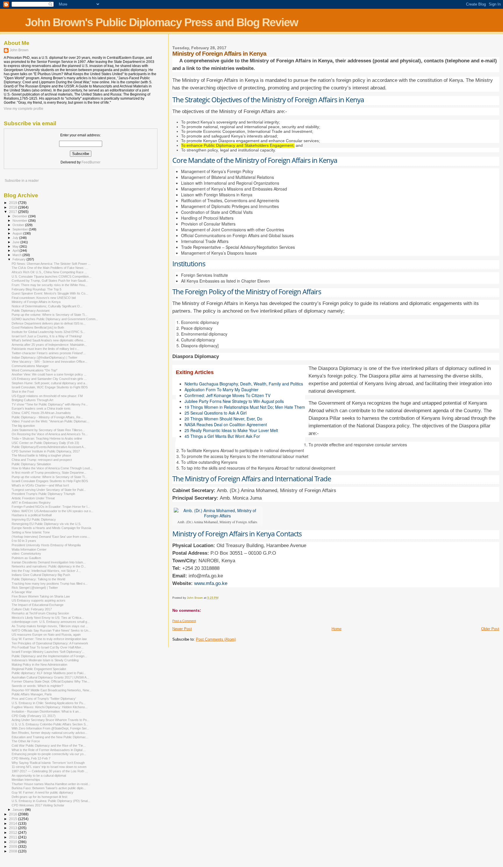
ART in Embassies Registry (31, 502)
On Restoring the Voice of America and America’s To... (50, 434)
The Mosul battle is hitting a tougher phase (41, 455)
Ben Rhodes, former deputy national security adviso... (49, 732)
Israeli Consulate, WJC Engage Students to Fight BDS (50, 387)
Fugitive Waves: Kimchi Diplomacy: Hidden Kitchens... (50, 707)
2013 (13, 828)
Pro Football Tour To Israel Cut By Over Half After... (48, 647)
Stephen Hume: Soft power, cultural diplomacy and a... (50, 383)
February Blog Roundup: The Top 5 (36, 289)
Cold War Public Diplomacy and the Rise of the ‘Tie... (49, 745)
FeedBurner (91, 162)
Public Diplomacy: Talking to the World (38, 579)
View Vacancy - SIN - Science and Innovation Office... (49, 361)
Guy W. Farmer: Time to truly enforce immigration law (49, 639)
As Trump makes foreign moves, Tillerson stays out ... (50, 626)
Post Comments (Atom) (216, 639)
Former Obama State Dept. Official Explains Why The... (51, 681)
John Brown (19, 50)
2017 (13, 212)
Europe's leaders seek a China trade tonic (41, 408)
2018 (13, 207)
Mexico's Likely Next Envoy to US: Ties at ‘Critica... (48, 617)
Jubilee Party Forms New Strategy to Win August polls (234, 401)
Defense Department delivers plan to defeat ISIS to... (49, 323)
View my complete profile (23, 109)
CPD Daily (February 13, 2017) (34, 716)
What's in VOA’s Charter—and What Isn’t (40, 485)
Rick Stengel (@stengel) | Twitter (35, 587)
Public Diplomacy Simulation (31, 464)
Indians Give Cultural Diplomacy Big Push (41, 575)
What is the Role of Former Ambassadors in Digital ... (49, 750)
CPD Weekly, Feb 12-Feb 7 (31, 758)
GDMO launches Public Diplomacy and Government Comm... (55, 319)
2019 (13, 203)
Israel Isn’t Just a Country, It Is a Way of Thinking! (47, 336)
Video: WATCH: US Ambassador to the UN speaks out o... (52, 511)
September (21, 229)
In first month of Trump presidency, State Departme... (49, 472)
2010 (13, 842)
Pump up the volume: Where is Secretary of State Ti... (49, 314)
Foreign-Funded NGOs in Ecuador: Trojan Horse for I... (51, 506)
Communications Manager (30, 366)
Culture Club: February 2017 (32, 609)
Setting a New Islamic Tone (31, 532)
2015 (13, 819)
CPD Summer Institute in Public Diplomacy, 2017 (46, 451)
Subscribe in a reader (22, 181)
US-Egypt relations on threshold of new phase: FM (47, 396)
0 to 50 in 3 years (24, 540)
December (20, 216)
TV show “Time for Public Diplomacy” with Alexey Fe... (50, 404)
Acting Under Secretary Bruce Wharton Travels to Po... (50, 720)
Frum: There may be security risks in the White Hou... (49, 285)
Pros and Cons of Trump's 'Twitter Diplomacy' (44, 698)
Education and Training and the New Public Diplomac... (50, 737)
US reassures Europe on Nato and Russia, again (46, 634)
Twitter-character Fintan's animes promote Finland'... (49, 353)
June (16, 242)
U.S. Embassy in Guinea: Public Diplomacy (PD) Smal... (51, 801)
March (17, 255)
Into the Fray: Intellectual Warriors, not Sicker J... (46, 570)
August (18, 233)
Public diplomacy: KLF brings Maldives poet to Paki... (49, 673)
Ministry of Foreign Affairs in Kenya (36, 302)
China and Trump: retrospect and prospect (42, 459)
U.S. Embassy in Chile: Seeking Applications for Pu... (49, 703)
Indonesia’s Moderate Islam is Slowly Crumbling (45, 660)
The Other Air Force (26, 741)
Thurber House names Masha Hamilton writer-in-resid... (51, 784)
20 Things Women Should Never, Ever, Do (223, 419)
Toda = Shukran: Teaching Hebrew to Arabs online (47, 438)
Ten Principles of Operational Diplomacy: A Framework (50, 643)
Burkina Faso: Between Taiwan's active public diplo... (49, 788)
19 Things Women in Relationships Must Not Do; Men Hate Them (245, 407)
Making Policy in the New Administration (39, 664)
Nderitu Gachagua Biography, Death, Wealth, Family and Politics (244, 384)
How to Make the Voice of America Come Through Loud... (52, 468)
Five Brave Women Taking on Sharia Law (41, 596)
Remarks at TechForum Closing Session (40, 613)
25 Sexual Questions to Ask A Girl (216, 413)
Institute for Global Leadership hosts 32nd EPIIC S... (48, 332)
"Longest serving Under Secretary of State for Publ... (49, 489)
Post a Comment (184, 621)
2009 (13, 846)
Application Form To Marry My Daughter (221, 389)
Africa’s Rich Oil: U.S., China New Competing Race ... (49, 272)
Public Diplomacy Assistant (30, 310)
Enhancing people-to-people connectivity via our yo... (49, 754)
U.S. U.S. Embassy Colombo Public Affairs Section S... (50, 724)
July (16, 237)
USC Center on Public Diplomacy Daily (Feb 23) (45, 443)
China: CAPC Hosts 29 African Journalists (41, 413)
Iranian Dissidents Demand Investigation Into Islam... (49, 562)
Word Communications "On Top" (34, 370)
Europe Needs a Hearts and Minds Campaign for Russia (51, 528)
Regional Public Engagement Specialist (39, 669)
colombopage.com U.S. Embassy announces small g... (51, 621)
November (20, 220)
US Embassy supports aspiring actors (38, 600)
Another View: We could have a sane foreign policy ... (49, 374)
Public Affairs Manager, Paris (32, 694)
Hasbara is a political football (32, 515)
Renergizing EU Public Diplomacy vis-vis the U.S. (46, 524)
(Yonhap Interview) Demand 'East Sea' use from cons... (51, 536)
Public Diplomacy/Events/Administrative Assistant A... (49, 447)
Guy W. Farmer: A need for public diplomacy (42, 792)
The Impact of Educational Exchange (37, 605)
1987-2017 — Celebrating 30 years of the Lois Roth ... (50, 771)
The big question (23, 425)
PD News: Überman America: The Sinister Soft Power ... (51, 263)
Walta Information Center (29, 549)
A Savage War (22, 592)
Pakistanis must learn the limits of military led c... (45, 348)
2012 (13, 832)
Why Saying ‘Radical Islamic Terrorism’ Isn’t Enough (48, 762)
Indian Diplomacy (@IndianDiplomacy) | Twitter (44, 357)
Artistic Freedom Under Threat (33, 498)
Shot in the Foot (23, 391)
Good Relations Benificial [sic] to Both (38, 327)
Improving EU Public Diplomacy (34, 519)
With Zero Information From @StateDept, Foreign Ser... (50, 728)
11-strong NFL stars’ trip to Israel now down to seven (49, 767)
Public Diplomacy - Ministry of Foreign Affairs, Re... (47, 417)
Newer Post (182, 629)
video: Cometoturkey (26, 553)
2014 (13, 823)
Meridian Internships (26, 779)
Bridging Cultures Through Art (32, 400)
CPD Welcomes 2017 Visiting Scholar (38, 805)
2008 (13, 851)
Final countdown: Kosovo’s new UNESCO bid (44, 297)
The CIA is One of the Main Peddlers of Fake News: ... (50, 267)
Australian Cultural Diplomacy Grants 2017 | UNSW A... (50, 677)
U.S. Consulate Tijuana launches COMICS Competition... (51, 276)
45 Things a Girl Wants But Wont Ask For (222, 436)
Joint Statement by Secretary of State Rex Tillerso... (48, 430)
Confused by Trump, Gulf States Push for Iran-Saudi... (50, 280)
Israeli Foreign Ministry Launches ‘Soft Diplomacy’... (48, 651)
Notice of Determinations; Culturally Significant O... (47, 306)
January (19, 809)
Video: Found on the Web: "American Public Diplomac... (50, 421)
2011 (13, 837)
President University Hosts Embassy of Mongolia (46, 545)
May (16, 246)
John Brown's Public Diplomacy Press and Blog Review (161, 22)
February (19, 259)
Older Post (490, 629)
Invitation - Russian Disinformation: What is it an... (46, 711)
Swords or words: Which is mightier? (37, 686)
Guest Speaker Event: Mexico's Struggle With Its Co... (50, 293)
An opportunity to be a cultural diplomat (39, 775)
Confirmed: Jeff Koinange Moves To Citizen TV (227, 395)
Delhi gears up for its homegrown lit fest (39, 797)
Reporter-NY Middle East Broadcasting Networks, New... (51, 690)
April (16, 250)
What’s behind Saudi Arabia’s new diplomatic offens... (49, 340)
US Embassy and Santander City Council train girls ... (49, 378)
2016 (13, 814)
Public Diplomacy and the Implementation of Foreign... (49, 656)
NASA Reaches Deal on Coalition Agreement (226, 424)
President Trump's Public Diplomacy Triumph (43, 494)
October (19, 225)
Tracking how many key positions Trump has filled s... (50, 583)
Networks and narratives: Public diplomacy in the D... (49, 566)
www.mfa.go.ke (210, 583)
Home (336, 629)
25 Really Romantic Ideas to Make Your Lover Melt (231, 430)
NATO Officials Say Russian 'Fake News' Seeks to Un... (51, 630)
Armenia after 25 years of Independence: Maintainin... (49, 344)
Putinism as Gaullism (26, 558)
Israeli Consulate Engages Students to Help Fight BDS (50, 481)
